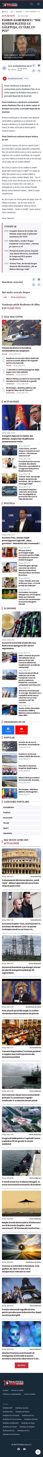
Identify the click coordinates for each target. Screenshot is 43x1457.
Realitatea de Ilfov (23, 1431)
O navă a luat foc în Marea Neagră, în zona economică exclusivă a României (21, 1183)
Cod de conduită (29, 1394)
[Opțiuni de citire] (38, 1452)
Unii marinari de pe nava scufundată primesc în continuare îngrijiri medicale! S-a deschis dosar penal (20, 1098)
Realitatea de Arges (28, 1423)
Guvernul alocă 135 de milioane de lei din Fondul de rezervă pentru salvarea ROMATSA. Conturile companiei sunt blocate (29, 679)
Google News (14, 307)
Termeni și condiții (17, 1390)
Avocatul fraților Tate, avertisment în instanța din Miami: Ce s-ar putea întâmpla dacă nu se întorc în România (21, 928)
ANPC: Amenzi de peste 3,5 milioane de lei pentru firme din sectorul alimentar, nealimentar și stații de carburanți (29, 661)
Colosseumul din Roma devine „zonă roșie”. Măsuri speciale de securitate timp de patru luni (20, 883)
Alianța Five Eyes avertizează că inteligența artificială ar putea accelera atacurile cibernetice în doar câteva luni (21, 1357)
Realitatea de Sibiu (25, 66)
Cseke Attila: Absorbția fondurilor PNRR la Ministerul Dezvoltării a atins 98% (29, 712)
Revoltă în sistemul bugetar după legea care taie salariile (22, 371)
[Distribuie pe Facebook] (39, 65)
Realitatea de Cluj (28, 1415)
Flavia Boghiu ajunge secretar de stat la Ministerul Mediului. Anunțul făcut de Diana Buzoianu (29, 570)
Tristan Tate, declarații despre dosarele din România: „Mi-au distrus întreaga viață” (23, 266)
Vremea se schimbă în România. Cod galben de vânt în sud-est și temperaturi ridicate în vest (20, 1269)
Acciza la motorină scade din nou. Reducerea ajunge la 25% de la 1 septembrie (19, 645)
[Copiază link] (34, 65)
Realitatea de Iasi (8, 1431)
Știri (12, 12)
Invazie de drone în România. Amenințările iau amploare (17, 349)
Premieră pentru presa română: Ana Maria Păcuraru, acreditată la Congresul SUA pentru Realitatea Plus (24, 254)
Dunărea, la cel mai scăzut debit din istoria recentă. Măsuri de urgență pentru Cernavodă (22, 360)
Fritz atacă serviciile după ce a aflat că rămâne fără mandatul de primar (20, 1012)
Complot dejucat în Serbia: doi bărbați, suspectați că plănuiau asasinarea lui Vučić (23, 234)
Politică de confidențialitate (12, 1394)
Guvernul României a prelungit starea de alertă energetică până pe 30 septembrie (21, 970)
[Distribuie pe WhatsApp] (34, 71)
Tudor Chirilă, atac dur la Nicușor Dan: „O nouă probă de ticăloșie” (29, 583)
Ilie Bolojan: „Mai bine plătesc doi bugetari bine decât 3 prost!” (21, 389)
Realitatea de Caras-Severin (12, 1419)
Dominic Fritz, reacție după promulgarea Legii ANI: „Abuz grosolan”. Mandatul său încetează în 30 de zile (21, 542)
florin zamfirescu (18, 297)
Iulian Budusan (35, 963)
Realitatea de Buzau (31, 1419)
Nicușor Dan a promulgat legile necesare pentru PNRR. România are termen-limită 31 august (29, 555)
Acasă (6, 12)
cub (5, 297)
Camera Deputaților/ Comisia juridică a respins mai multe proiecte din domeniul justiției (21, 1054)
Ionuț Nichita (35, 876)
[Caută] (31, 4)
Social (4, 354)
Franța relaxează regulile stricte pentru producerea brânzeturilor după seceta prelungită (21, 1312)
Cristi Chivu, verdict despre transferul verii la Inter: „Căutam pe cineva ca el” (24, 243)
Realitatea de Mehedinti (11, 1423)
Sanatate (10, 375)
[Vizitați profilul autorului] (4, 68)
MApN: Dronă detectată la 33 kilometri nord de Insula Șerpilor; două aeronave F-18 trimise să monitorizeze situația (21, 1226)
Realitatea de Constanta (11, 1415)
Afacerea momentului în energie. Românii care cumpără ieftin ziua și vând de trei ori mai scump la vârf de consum (30, 697)
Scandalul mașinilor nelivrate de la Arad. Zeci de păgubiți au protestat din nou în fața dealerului (28, 494)
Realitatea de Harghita (27, 1427)
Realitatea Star (8, 1412)
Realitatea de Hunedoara (11, 1434)
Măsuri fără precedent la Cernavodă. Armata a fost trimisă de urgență (23, 380)
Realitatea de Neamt (22, 1412)
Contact (5, 1390)
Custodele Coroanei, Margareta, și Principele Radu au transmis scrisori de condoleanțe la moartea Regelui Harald (29, 598)
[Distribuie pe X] (39, 71)
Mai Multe (21, 1365)
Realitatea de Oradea (10, 1427)
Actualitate (19, 12)
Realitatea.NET (8, 1408)
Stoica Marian (35, 1048)
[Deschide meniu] (38, 4)
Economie (10, 384)
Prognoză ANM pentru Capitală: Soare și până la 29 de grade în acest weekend (21, 1141)
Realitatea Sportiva (22, 1408)
